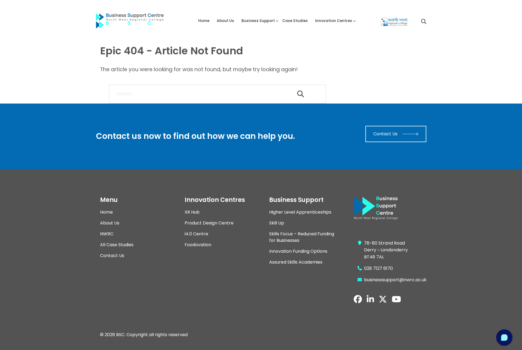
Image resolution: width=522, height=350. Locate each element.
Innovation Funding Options (298, 251)
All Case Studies (116, 245)
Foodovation (198, 245)
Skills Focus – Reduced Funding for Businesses (301, 237)
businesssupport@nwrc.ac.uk (395, 280)
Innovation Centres (333, 20)
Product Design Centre (209, 223)
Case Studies (295, 20)
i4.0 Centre (196, 234)
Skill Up (276, 223)
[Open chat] (504, 337)
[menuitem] (203, 20)
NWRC (106, 234)
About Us (225, 20)
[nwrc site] (394, 21)
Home (203, 20)
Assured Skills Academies (295, 262)
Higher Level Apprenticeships (300, 212)
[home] (134, 21)
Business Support (258, 20)
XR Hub (192, 212)
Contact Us (385, 134)
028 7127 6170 (378, 268)
